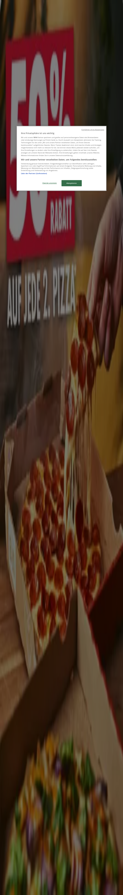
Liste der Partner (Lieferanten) (34, 173)
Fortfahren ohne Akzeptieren (92, 130)
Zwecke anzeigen (49, 183)
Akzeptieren (71, 183)
